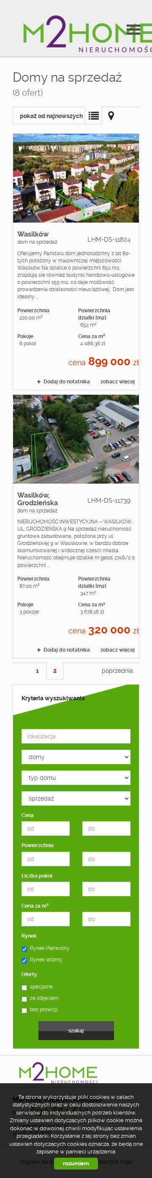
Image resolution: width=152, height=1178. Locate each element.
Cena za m (35, 906)
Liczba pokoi (37, 876)
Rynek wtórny (46, 960)
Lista (93, 115)
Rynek (29, 936)
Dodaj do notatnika (66, 382)
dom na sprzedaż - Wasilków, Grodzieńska (76, 526)
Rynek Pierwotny (50, 948)
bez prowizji (44, 1010)
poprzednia (117, 670)
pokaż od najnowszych (51, 116)
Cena (28, 815)
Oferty (29, 974)
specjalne (41, 987)
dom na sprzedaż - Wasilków (76, 262)
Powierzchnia (38, 845)
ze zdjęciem (44, 998)
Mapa (111, 115)
